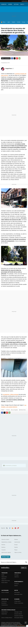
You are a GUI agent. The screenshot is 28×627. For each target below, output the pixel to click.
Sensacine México (18, 613)
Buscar (26, 562)
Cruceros (3, 549)
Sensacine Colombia (18, 615)
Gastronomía (17, 542)
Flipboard (17, 58)
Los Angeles (15, 409)
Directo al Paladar (5, 592)
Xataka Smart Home (5, 580)
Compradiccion (4, 605)
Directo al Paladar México (6, 617)
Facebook (12, 58)
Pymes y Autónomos (18, 603)
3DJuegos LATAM (18, 611)
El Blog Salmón (17, 601)
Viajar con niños (17, 552)
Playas (15, 549)
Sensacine (16, 583)
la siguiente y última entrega (10, 394)
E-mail (19, 58)
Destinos (3, 547)
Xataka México (4, 611)
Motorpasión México (18, 617)
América (8, 409)
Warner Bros (23, 409)
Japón (8, 22)
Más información (21, 625)
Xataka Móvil (4, 576)
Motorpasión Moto (18, 594)
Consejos (3, 4)
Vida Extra (16, 576)
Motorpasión (17, 592)
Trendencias (4, 601)
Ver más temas (5, 556)
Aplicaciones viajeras (6, 552)
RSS (12, 528)
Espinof (16, 585)
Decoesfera (3, 603)
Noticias (16, 4)
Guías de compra (5, 539)
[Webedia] (25, 1)
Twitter (14, 58)
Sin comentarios (6, 58)
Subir (22, 567)
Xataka (2, 574)
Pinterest (15, 528)
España (10, 4)
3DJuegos (16, 574)
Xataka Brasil (4, 613)
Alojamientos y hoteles (6, 542)
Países (4, 22)
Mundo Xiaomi (4, 582)
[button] (9, 68)
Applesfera (3, 578)
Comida (18, 22)
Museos (16, 539)
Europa (22, 4)
